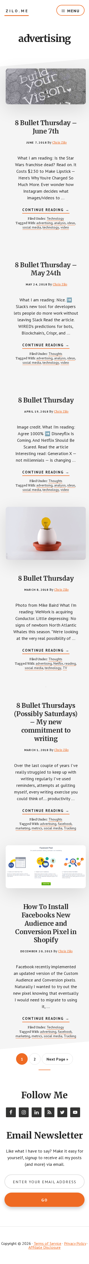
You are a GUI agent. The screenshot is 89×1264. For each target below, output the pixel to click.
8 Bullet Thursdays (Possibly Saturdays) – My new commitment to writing (46, 722)
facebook (65, 823)
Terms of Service (47, 1243)
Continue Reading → (45, 210)
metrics (37, 828)
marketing (23, 828)
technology (51, 227)
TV (65, 668)
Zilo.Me (17, 11)
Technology (55, 218)
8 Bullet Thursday (46, 400)
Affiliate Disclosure (44, 1247)
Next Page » (57, 1061)
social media (31, 227)
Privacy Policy (75, 1243)
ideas (71, 223)
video (65, 227)
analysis (60, 223)
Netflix (58, 663)
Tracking (70, 828)
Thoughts (55, 353)
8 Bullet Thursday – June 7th (46, 127)
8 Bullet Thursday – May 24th (46, 269)
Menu (73, 10)
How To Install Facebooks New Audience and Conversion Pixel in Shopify (46, 923)
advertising (44, 223)
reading (70, 663)
